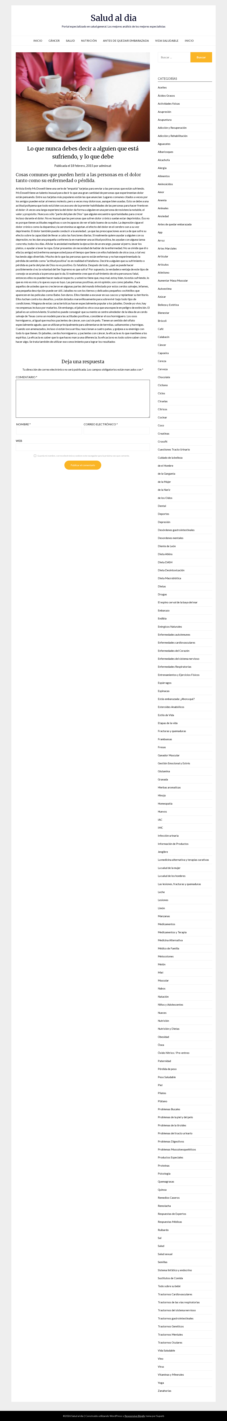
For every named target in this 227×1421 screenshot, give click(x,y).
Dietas (162, 586)
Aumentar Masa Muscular (173, 280)
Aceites (162, 87)
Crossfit (162, 441)
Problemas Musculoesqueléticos (177, 1149)
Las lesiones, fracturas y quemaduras (179, 884)
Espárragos (164, 682)
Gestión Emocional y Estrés (174, 763)
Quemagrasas (166, 1181)
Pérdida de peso (167, 1068)
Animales (163, 208)
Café (161, 328)
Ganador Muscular (169, 755)
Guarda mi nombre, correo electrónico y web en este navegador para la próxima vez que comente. (83, 455)
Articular (163, 256)
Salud (70, 40)
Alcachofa (164, 160)
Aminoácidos (165, 184)
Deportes (163, 513)
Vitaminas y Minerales (171, 1374)
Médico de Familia (168, 948)
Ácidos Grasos (166, 95)
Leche (161, 892)
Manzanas (164, 916)
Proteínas (164, 1165)
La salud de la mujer (169, 867)
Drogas (162, 594)
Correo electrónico (101, 424)
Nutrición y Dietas (168, 1028)
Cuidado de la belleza (170, 457)
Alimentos (164, 176)
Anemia (162, 200)
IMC (160, 827)
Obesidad (163, 1036)
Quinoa (162, 1189)
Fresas (162, 747)
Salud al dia (114, 18)
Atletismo (163, 272)
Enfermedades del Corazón (173, 650)
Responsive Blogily (134, 1415)
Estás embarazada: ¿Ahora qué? (176, 698)
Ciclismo (163, 385)
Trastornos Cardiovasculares (175, 1294)
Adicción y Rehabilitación (172, 135)
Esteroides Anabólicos (171, 706)
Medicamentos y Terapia (172, 932)
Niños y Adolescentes (170, 1004)
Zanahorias (164, 1390)
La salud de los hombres (172, 875)
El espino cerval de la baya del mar (178, 602)
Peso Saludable (167, 1077)
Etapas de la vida (168, 723)
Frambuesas (165, 739)
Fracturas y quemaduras (172, 731)
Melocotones (166, 956)
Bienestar (163, 312)
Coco (161, 425)
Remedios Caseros (169, 1197)
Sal (159, 1237)
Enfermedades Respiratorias (174, 666)
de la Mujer (164, 481)
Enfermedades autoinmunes (174, 634)
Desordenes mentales (170, 538)
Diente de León (167, 546)
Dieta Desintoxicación (171, 570)
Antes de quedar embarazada (126, 40)
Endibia (162, 618)
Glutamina (164, 771)
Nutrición (89, 40)
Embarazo (164, 610)
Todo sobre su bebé (169, 1286)
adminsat (105, 166)
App (160, 232)
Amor (161, 192)
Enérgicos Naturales (170, 626)
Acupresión (164, 111)
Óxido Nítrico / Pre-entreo (173, 1052)
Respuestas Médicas (170, 1221)
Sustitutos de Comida (170, 1278)
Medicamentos (166, 924)
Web (19, 440)
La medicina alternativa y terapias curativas (183, 859)
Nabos (161, 988)
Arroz (161, 240)
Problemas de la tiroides (172, 1125)
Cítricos (162, 409)
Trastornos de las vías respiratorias (179, 1302)
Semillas (162, 1262)
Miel (160, 972)
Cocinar (162, 417)
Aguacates (164, 143)
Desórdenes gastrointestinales (176, 530)
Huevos (162, 811)
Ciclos (161, 393)
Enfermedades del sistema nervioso (178, 658)
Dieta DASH (165, 562)
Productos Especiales (170, 1157)
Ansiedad (163, 216)
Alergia (162, 167)
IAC (160, 819)
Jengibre (163, 851)
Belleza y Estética (168, 304)
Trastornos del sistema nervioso (177, 1310)
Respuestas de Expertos (172, 1213)
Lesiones (163, 900)
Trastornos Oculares (170, 1342)
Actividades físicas (169, 103)
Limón (161, 908)
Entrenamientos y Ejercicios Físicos (179, 674)
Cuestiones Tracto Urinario (174, 449)
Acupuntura (164, 119)
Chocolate (164, 377)
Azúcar (162, 296)
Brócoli (162, 320)
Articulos (163, 264)
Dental (162, 505)
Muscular (163, 980)
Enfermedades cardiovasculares (176, 642)
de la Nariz (164, 489)
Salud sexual (165, 1254)
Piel (160, 1085)
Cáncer (54, 40)
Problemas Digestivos (171, 1141)
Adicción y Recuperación (172, 127)
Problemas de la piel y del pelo (175, 1117)
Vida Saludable (167, 40)
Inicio (37, 40)
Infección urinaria (168, 835)
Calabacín (163, 336)
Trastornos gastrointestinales (175, 1318)
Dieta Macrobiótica (169, 578)
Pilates (162, 1093)
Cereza (162, 361)
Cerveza (163, 369)
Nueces (162, 1012)
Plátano (162, 1101)
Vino (160, 1358)
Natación (163, 996)
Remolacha (164, 1205)
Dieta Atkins (165, 554)
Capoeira (163, 353)
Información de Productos (173, 843)
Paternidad (164, 1061)
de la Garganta (166, 473)
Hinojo (162, 795)
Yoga (161, 1382)
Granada (163, 779)
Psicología (164, 1173)
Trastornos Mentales (170, 1334)
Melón (161, 964)
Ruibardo (163, 1229)
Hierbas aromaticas (169, 787)
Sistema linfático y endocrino (175, 1270)
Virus (161, 1366)
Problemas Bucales (169, 1109)
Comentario (26, 377)
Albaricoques (165, 151)
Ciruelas (163, 401)
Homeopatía (165, 803)
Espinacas (164, 691)
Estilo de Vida (166, 715)
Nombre (23, 424)
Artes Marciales (167, 248)
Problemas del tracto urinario (175, 1133)
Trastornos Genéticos (171, 1326)
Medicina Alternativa (170, 940)
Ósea (161, 1044)
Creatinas (163, 433)
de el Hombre (165, 465)
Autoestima (164, 288)
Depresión (164, 522)
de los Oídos (165, 497)
